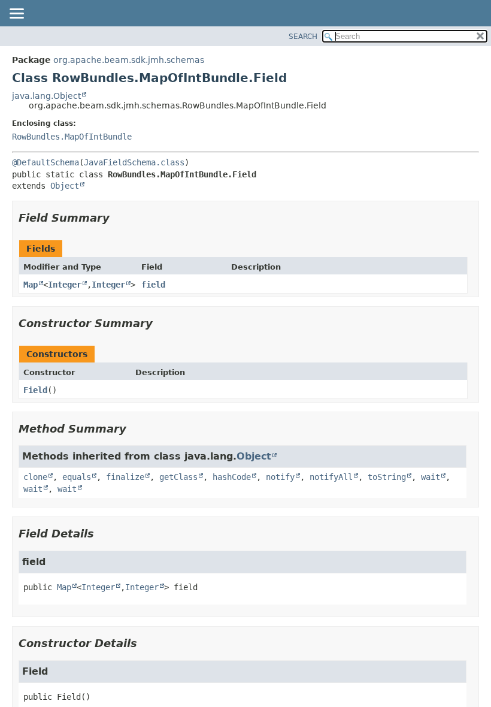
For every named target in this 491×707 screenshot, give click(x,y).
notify (280, 477)
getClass (178, 477)
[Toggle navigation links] (16, 14)
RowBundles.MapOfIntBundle (72, 136)
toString (387, 477)
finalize (125, 477)
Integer (64, 284)
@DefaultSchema (45, 162)
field (153, 284)
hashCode (232, 477)
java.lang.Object (46, 96)
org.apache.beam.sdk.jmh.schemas (128, 60)
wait (430, 477)
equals (76, 477)
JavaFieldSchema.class (134, 162)
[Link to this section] (118, 218)
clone (35, 477)
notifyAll (331, 477)
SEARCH (303, 36)
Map (30, 284)
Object (64, 186)
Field (35, 390)
